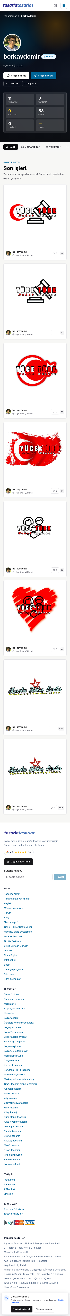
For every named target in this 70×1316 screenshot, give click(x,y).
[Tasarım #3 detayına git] (35, 532)
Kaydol (60, 876)
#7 (62, 333)
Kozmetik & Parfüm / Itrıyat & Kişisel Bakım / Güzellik (33, 1256)
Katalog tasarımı (13, 1140)
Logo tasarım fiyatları (15, 1036)
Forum (7, 912)
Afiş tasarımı (10, 1098)
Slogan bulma (11, 1060)
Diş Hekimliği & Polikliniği (50, 1274)
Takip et (13, 83)
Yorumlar (54, 146)
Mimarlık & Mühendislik (16, 1252)
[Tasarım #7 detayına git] (35, 295)
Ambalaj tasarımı (13, 1088)
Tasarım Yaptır (12, 893)
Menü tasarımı (11, 1145)
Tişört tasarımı (12, 1150)
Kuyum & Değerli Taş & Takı (19, 1274)
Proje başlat (18, 75)
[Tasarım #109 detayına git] (35, 770)
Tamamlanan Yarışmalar (17, 898)
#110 (61, 728)
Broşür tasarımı (12, 1135)
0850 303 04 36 (13, 1214)
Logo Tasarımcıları (14, 1032)
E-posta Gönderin (14, 1209)
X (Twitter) (9, 1189)
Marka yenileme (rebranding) (19, 1079)
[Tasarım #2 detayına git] (35, 611)
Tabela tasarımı (12, 1131)
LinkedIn (8, 1193)
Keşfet (7, 903)
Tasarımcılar (10, 16)
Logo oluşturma (12, 1046)
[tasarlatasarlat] (18, 5)
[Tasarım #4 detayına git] (35, 453)
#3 (62, 570)
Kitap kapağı (10, 1112)
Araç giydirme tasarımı (16, 1121)
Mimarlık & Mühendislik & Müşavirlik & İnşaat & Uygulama (35, 1269)
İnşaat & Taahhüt (13, 1243)
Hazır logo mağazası (15, 1041)
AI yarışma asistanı (14, 1008)
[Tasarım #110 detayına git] (35, 691)
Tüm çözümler (12, 994)
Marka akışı (10, 1003)
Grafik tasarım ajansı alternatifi (20, 1084)
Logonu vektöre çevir (16, 1050)
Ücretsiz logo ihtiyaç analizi (19, 1022)
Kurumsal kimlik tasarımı (17, 1069)
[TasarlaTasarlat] (19, 833)
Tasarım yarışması (14, 999)
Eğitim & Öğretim (42, 1278)
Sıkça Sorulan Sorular (16, 945)
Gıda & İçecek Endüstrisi (17, 1278)
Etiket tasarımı (11, 1093)
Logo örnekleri (12, 1164)
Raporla (32, 83)
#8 (62, 253)
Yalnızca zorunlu (44, 1309)
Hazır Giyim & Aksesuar (17, 1287)
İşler (12, 146)
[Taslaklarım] (55, 5)
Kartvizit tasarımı (13, 1065)
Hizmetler (9, 1013)
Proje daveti (45, 75)
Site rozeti (9, 974)
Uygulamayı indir (20, 861)
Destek (8, 950)
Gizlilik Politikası (12, 941)
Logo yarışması (12, 1027)
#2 (62, 649)
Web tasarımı (11, 1107)
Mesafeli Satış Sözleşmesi (18, 931)
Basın (7, 964)
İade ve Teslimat (13, 936)
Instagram (9, 1179)
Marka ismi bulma (13, 1055)
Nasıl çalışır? (11, 922)
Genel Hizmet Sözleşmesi (18, 926)
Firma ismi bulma (13, 1154)
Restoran (43, 1260)
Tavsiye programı (13, 969)
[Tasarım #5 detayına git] (35, 374)
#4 (62, 491)
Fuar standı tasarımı (15, 1117)
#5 (62, 412)
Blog (6, 917)
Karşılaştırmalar (12, 978)
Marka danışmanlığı (14, 1074)
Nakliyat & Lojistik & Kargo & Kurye (39, 1282)
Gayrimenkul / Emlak (15, 1265)
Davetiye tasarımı (13, 1126)
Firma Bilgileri (11, 955)
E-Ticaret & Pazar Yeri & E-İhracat (22, 1247)
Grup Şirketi (10, 1282)
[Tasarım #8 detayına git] (35, 215)
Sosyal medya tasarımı (16, 1102)
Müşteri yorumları (13, 908)
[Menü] (63, 5)
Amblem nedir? (12, 1159)
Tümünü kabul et (21, 1309)
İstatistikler (10, 960)
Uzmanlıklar (32, 146)
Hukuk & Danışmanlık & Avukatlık (43, 1243)
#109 (61, 808)
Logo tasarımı (11, 1017)
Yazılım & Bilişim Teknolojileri (19, 1260)
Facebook (9, 1184)
